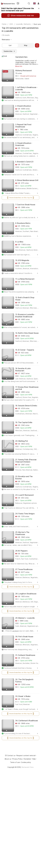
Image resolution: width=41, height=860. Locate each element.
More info (18, 66)
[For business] (18, 3)
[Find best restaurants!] (8, 3)
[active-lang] (34, 3)
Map (25, 45)
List (10, 45)
